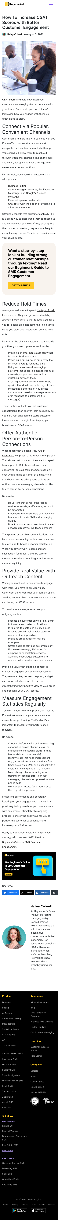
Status (42, 1204)
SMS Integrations (12, 1053)
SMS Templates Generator (38, 1014)
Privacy (15, 1204)
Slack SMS (7, 1086)
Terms (5, 1204)
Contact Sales (37, 1081)
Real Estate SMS (10, 1145)
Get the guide (21, 285)
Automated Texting (11, 1018)
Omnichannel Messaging (42, 1032)
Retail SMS (7, 1125)
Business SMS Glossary (41, 1021)
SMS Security (8, 1034)
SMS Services (9, 1045)
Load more (7, 1150)
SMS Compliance (10, 1029)
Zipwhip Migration (11, 1075)
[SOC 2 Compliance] (43, 1101)
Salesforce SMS (10, 1059)
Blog (32, 1007)
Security (25, 1204)
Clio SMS (6, 1107)
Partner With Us (38, 1092)
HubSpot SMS (9, 1064)
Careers (34, 1070)
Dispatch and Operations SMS (14, 1138)
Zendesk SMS (9, 1091)
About (33, 1076)
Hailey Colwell (14, 34)
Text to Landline (38, 1027)
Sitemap (51, 1204)
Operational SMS (10, 1179)
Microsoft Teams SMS (12, 1080)
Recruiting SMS (9, 1184)
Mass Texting (8, 1024)
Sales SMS (7, 1173)
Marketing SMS (9, 1168)
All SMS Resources (39, 1002)
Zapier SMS (8, 1096)
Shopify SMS (8, 1070)
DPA (34, 1204)
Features (6, 1002)
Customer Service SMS (13, 1163)
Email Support (37, 1087)
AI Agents (7, 1013)
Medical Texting (10, 1131)
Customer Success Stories (39, 1049)
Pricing (5, 1007)
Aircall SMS (7, 1102)
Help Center (36, 1056)
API (4, 1040)
